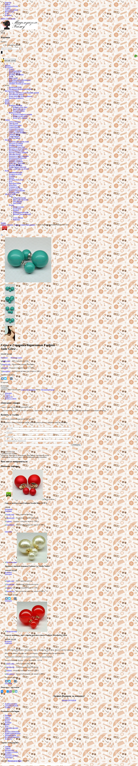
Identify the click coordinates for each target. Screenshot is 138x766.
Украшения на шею (15, 172)
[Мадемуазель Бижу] (19, 29)
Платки (11, 205)
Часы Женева (17, 201)
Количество (5, 386)
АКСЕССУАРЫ (10, 194)
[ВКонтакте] (2, 378)
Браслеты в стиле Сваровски (19, 156)
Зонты (11, 76)
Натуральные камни (12, 91)
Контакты (8, 15)
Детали (7, 395)
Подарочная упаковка (16, 82)
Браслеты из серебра (16, 143)
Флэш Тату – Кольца (20, 118)
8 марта (11, 69)
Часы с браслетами (19, 198)
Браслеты (8, 140)
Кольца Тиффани (19, 111)
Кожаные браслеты (15, 160)
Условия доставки (11, 704)
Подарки (8, 719)
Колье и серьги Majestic (17, 190)
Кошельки (16, 219)
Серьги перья (13, 123)
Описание (8, 393)
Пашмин (16, 210)
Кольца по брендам (15, 105)
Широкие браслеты (15, 145)
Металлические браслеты (17, 158)
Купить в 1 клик (16, 357)
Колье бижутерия (15, 183)
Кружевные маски (15, 71)
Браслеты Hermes (15, 154)
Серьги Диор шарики (16, 129)
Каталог (7, 4)
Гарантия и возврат (11, 10)
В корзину (4, 357)
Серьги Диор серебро (16, 131)
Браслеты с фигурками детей (19, 141)
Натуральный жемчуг (16, 94)
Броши (7, 102)
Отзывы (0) (9, 397)
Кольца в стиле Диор (20, 107)
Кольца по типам (15, 112)
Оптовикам (9, 757)
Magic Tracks (13, 78)
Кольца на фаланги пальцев (22, 114)
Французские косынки (20, 212)
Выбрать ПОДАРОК (69, 700)
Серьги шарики (14, 136)
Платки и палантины (12, 731)
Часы (10, 196)
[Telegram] (16, 691)
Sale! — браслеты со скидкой (19, 169)
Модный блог (9, 11)
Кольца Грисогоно (19, 109)
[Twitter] (5, 378)
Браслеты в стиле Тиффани (18, 152)
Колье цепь (13, 185)
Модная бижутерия (47, 390)
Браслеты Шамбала (15, 165)
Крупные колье (14, 192)
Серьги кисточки (15, 121)
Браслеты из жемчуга (16, 98)
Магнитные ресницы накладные (20, 89)
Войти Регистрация (8, 18)
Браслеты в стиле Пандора (18, 149)
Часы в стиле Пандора (20, 199)
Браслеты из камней (16, 161)
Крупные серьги (14, 138)
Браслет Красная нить (16, 150)
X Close (3, 764)
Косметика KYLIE (15, 87)
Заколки (7, 65)
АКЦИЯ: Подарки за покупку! (19, 83)
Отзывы (7, 8)
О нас (7, 13)
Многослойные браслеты (17, 167)
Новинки (8, 2)
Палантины (17, 208)
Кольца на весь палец (20, 116)
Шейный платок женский (22, 214)
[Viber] (10, 691)
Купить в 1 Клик (10, 398)
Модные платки (18, 207)
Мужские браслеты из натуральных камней (24, 92)
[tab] (71, 393)
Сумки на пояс (18, 218)
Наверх (3, 223)
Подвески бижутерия (16, 179)
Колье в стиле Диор (15, 189)
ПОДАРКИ (9, 67)
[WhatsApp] (13, 691)
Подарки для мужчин (16, 74)
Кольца (7, 103)
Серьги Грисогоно (15, 125)
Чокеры (11, 178)
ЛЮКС (7, 100)
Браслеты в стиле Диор (17, 147)
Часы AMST (17, 203)
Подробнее (8, 509)
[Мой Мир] (11, 378)
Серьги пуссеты (14, 134)
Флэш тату (8, 739)
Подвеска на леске (15, 174)
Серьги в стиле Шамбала (17, 132)
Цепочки (12, 176)
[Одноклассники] (8, 378)
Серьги (7, 120)
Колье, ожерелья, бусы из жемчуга (20, 96)
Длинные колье (14, 187)
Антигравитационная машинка (20, 80)
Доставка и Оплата (11, 6)
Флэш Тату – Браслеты (17, 163)
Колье (7, 170)
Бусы (10, 181)
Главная (3, 225)
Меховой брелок (14, 73)
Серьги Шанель (14, 127)
